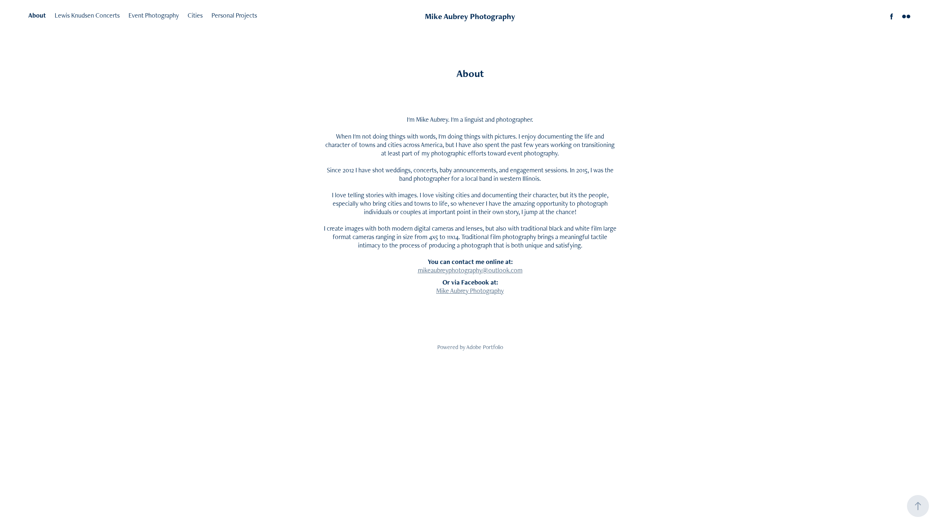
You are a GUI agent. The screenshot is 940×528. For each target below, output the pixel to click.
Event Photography (154, 15)
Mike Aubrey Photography (470, 16)
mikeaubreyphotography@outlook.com (470, 270)
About (37, 15)
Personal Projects (234, 15)
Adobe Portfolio (484, 347)
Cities (195, 15)
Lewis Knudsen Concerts (87, 15)
